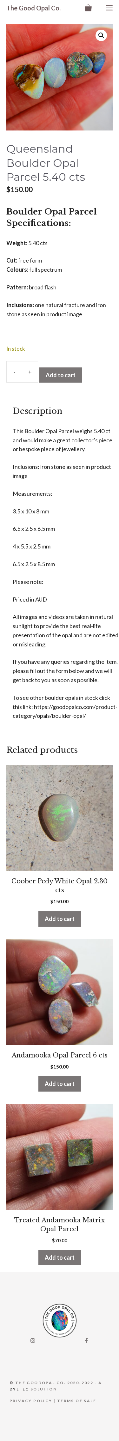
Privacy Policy (31, 1400)
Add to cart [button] (60, 918)
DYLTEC (19, 1389)
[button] (101, 35)
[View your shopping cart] (88, 8)
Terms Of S (72, 1400)
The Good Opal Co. (33, 8)
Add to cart (61, 375)
